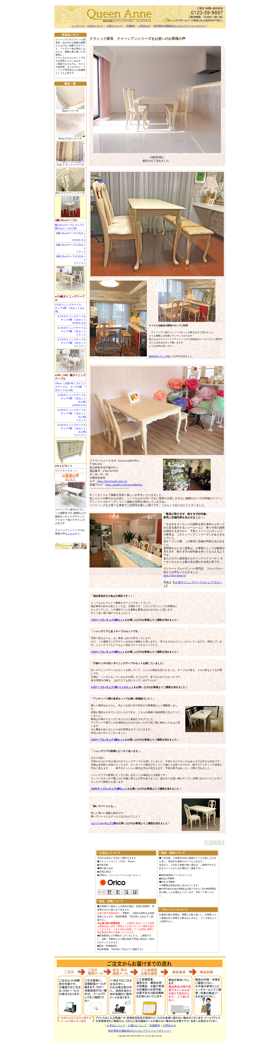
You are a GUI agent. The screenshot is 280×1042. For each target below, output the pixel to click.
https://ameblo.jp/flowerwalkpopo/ (124, 484)
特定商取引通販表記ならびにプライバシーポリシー (180, 26)
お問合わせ (144, 26)
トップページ (78, 26)
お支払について (95, 26)
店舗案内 (130, 26)
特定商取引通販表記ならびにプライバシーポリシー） (140, 1030)
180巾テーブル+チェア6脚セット (109, 788)
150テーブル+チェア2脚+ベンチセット (112, 687)
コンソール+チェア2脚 (103, 823)
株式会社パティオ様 (159, 356)
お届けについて (115, 26)
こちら (71, 533)
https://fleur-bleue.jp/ (174, 575)
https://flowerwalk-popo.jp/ (112, 481)
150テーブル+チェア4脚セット (108, 619)
